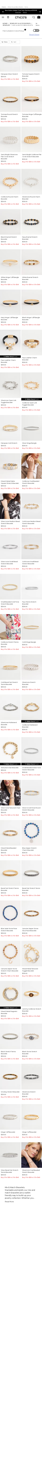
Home (5, 23)
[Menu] (3, 17)
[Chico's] (21, 17)
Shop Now (18, 12)
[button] (39, 17)
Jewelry (6, 25)
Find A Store (34, 35)
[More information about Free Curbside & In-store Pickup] (25, 29)
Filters (6, 42)
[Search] (33, 17)
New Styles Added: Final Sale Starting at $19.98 (21, 10)
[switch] (36, 30)
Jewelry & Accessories (20, 23)
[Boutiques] (8, 17)
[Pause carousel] (40, 11)
